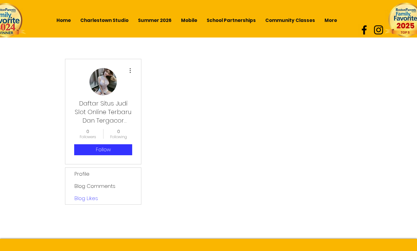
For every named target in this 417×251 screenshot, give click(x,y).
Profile (81, 173)
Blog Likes (86, 198)
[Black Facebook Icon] (364, 30)
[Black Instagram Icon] (378, 30)
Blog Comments (94, 186)
